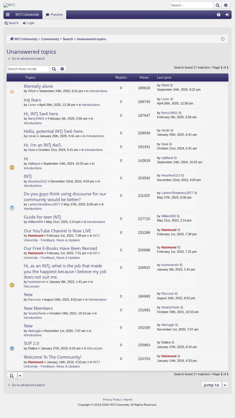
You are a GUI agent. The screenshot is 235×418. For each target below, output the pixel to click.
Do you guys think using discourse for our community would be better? (65, 196)
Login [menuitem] (228, 16)
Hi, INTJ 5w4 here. (41, 113)
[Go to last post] (172, 85)
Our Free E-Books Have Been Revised (60, 248)
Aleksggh (34, 331)
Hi (26, 159)
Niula (31, 149)
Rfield (32, 91)
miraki (32, 136)
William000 (35, 221)
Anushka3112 (37, 181)
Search (14, 23)
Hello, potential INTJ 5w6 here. (54, 131)
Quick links (9, 16)
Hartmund (35, 235)
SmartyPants (37, 313)
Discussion (31, 286)
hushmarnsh (37, 281)
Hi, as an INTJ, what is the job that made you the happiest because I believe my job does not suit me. (65, 271)
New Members (38, 308)
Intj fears (32, 100)
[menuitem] (218, 14)
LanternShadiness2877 (44, 204)
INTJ (28, 176)
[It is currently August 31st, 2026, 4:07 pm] (223, 39)
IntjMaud (34, 163)
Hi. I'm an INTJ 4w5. (43, 145)
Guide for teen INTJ (42, 217)
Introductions (98, 91)
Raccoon (34, 299)
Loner (32, 104)
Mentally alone (38, 86)
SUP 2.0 (31, 343)
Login (30, 23)
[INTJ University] (53, 5)
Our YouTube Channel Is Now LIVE (57, 231)
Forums (57, 15)
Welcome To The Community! (52, 357)
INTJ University (27, 15)
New (28, 294)
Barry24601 (36, 118)
